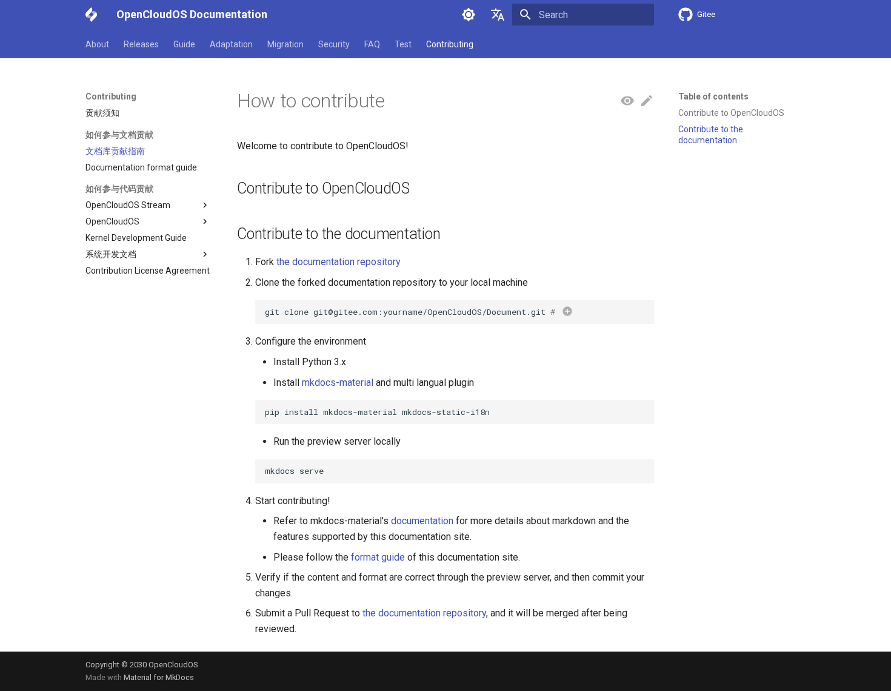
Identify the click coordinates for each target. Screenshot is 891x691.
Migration (285, 44)
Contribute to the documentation (710, 134)
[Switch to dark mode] (468, 14)
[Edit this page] (646, 101)
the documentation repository (338, 262)
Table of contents (713, 96)
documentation (422, 521)
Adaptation (231, 44)
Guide (184, 44)
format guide (378, 557)
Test (403, 44)
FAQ (372, 44)
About (97, 44)
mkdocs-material (337, 382)
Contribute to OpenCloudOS (731, 113)
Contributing (449, 44)
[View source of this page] (627, 101)
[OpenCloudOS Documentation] (91, 14)
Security (334, 44)
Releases (141, 44)
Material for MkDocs (159, 677)
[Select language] (498, 14)
